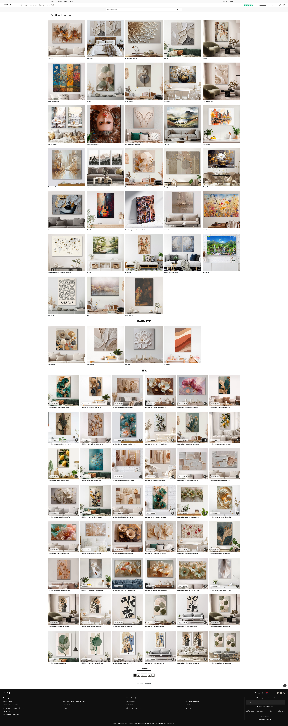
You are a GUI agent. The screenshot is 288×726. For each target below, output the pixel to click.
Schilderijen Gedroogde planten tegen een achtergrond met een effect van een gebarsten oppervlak (59, 590)
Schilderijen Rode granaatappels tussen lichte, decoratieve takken (188, 553)
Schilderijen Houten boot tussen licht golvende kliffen (92, 590)
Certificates (66, 705)
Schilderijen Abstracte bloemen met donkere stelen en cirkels (92, 517)
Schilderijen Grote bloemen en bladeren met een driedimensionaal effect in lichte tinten (188, 590)
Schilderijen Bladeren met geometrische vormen (221, 626)
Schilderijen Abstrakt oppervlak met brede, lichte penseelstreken (188, 480)
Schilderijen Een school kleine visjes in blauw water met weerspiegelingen (92, 480)
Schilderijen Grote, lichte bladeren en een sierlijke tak (124, 407)
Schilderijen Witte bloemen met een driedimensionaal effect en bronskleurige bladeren (156, 407)
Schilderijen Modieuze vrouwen (122, 663)
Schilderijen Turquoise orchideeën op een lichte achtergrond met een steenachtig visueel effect (59, 407)
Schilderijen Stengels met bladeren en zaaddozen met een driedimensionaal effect (92, 444)
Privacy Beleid (130, 701)
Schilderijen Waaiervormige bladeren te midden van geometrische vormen (156, 590)
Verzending (6, 711)
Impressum (129, 705)
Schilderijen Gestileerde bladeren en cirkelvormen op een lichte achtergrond (156, 553)
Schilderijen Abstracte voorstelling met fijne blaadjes (92, 663)
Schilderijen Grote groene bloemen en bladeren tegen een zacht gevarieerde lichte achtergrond (188, 517)
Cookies (187, 705)
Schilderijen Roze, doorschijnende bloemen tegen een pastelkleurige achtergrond (188, 407)
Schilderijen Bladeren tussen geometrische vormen (124, 517)
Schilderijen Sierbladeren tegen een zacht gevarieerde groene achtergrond (188, 444)
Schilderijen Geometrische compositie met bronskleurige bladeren (92, 407)
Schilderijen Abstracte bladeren (154, 626)
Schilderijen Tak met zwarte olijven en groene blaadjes (156, 444)
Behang (65, 708)
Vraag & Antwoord (8, 701)
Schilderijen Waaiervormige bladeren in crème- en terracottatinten (124, 590)
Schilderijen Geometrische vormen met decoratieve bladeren (124, 480)
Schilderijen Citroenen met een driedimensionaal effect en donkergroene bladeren (59, 480)
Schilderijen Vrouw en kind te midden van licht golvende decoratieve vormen (221, 517)
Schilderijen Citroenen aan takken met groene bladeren (221, 444)
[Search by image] (177, 9)
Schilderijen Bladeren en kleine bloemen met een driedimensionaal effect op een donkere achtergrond (221, 553)
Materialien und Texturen (10, 705)
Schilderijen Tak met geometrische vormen (59, 626)
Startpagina (140, 683)
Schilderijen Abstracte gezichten (122, 626)
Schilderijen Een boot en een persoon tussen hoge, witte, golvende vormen (221, 590)
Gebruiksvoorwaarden (192, 701)
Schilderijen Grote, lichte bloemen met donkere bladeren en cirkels (124, 553)
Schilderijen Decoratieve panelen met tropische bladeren (156, 480)
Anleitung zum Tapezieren (11, 714)
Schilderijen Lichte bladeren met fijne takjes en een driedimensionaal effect (59, 517)
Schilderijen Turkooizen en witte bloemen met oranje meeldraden (124, 444)
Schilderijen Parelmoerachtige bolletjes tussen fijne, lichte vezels (92, 553)
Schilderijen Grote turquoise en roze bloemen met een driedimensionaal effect (59, 553)
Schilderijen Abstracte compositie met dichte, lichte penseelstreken (221, 480)
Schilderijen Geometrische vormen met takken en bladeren (59, 444)
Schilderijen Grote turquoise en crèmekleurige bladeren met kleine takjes (221, 407)
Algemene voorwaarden (133, 708)
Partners (188, 708)
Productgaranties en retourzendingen (74, 701)
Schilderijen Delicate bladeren (57, 663)
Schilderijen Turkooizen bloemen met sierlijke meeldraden (156, 517)
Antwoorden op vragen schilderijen (13, 708)
